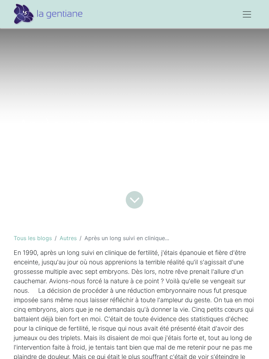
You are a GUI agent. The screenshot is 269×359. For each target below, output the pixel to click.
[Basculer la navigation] (247, 14)
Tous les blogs (33, 238)
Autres (68, 238)
